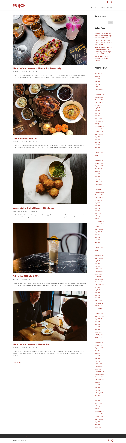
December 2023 (99, 158)
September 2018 (99, 316)
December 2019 (99, 276)
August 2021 (98, 232)
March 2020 (98, 269)
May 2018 (97, 327)
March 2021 (98, 245)
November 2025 (99, 97)
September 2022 (99, 197)
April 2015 (97, 400)
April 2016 (97, 390)
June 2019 (97, 292)
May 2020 (97, 263)
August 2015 (98, 395)
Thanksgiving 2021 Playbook (25, 138)
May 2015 (97, 398)
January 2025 (98, 123)
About (97, 7)
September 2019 (99, 284)
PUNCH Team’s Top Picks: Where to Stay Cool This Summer (102, 58)
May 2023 (97, 176)
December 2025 (99, 94)
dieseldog (17, 71)
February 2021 (99, 247)
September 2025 (99, 102)
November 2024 (99, 129)
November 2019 (99, 279)
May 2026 (97, 81)
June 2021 (97, 237)
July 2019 (97, 290)
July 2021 (97, 234)
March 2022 (98, 213)
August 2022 (98, 200)
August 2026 (98, 73)
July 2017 (97, 353)
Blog (103, 7)
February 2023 (99, 184)
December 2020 (99, 253)
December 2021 (99, 221)
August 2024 (98, 137)
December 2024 (99, 126)
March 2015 (98, 403)
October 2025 (99, 100)
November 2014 (99, 414)
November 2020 (99, 255)
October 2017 (99, 345)
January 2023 (98, 187)
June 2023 (97, 174)
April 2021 (97, 242)
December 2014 (99, 411)
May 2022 (97, 208)
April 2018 (97, 329)
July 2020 (97, 261)
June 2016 (97, 385)
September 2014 (99, 419)
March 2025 (98, 118)
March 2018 (98, 332)
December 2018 (99, 308)
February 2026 (99, 89)
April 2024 (97, 147)
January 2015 (98, 408)
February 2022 (99, 216)
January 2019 (98, 305)
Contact (110, 7)
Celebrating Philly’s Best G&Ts (26, 276)
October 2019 (99, 282)
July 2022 (97, 203)
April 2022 (97, 211)
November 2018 (99, 311)
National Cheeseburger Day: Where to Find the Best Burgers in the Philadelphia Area (104, 36)
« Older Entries (17, 362)
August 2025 (98, 105)
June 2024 (97, 142)
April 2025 (97, 116)
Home (91, 7)
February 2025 (99, 121)
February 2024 (99, 152)
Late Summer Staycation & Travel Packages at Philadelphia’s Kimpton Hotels (104, 42)
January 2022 (98, 218)
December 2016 (99, 371)
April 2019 (97, 298)
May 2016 (97, 387)
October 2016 (99, 377)
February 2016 (99, 393)
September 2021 (99, 229)
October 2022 (99, 195)
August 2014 (98, 422)
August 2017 (98, 350)
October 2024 (99, 131)
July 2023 (97, 171)
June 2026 (97, 79)
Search (110, 23)
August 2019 (98, 287)
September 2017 (99, 348)
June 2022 (97, 205)
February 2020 (99, 271)
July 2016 (97, 382)
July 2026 (97, 76)
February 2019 (99, 303)
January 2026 (98, 92)
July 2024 (97, 139)
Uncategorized (33, 71)
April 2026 (97, 84)
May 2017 (97, 358)
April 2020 (97, 266)
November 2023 (99, 160)
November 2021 (99, 224)
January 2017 (98, 369)
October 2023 (99, 163)
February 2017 (99, 366)
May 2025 (97, 113)
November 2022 (99, 192)
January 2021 (98, 250)
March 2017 (98, 364)
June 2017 (97, 356)
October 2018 (99, 313)
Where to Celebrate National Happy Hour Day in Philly (37, 68)
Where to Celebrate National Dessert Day (31, 344)
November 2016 (99, 374)
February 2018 (99, 334)
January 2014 (98, 427)
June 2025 (97, 110)
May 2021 (97, 240)
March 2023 (98, 181)
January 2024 (98, 155)
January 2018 (98, 337)
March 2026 (98, 86)
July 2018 (97, 321)
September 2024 (99, 134)
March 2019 (98, 300)
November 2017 (99, 342)
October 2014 (99, 416)
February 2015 (99, 406)
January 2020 (98, 274)
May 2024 (97, 145)
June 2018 (97, 324)
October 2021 (99, 226)
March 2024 (98, 150)
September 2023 (99, 166)
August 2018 (98, 319)
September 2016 (99, 379)
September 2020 (99, 258)
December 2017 (99, 340)
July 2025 (97, 108)
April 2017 (97, 361)
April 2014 (97, 424)
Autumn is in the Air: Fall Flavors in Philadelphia (33, 208)
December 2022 (99, 189)
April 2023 (97, 179)
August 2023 (98, 168)
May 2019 (97, 295)
